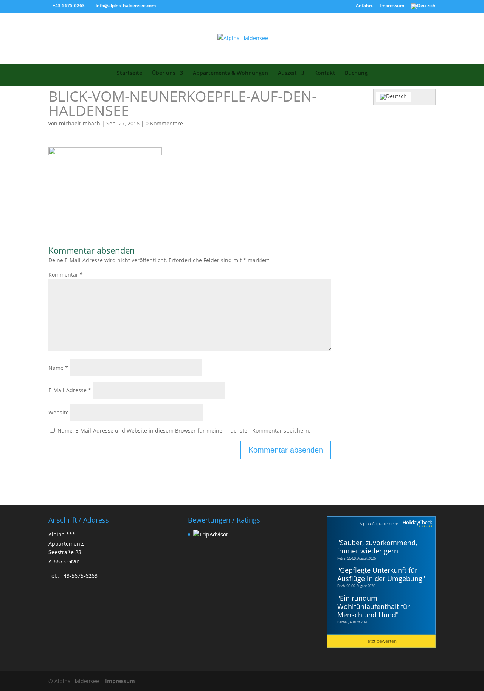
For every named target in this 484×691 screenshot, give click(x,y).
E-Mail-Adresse (69, 390)
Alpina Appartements (379, 523)
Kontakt (324, 73)
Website (58, 412)
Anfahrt (364, 6)
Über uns (163, 73)
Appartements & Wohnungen (230, 73)
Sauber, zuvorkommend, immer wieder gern (377, 546)
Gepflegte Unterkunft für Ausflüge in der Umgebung (379, 574)
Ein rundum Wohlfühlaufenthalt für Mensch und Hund (373, 606)
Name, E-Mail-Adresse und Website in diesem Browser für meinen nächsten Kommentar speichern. (183, 430)
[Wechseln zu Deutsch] (393, 97)
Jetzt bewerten (381, 641)
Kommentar (65, 274)
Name (58, 367)
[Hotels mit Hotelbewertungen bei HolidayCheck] (416, 524)
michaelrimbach (79, 123)
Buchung (356, 73)
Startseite (129, 73)
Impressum (392, 6)
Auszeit (287, 73)
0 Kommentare (164, 123)
